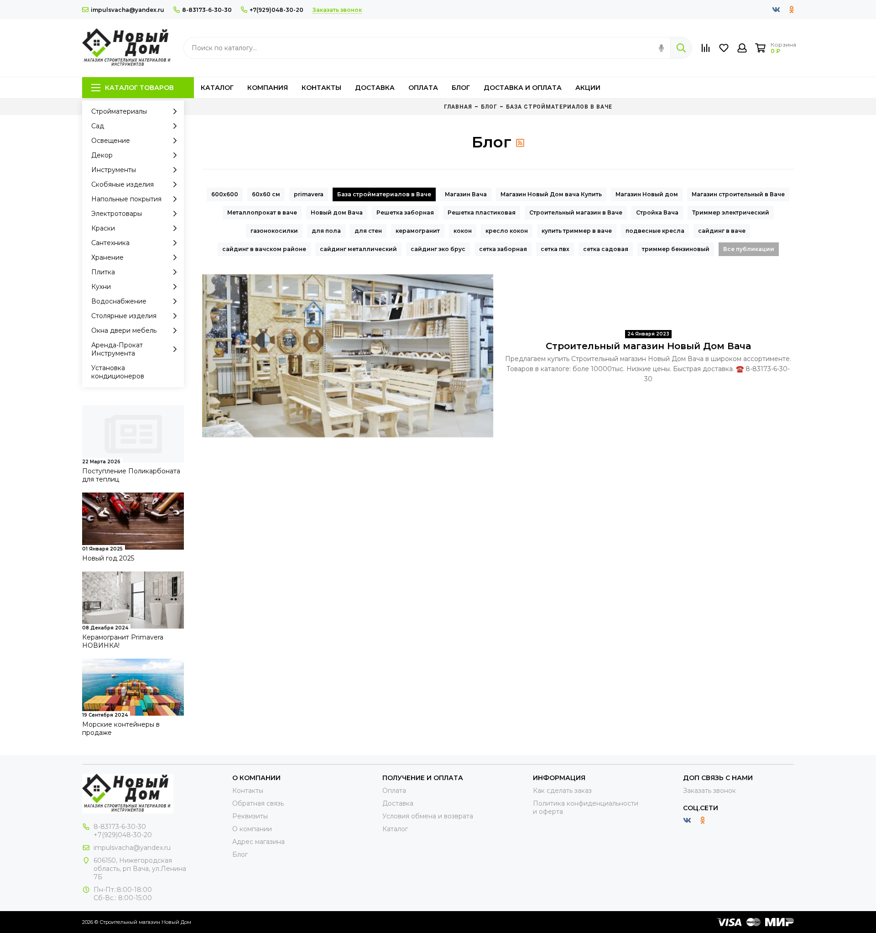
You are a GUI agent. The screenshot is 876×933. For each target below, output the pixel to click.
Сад (97, 126)
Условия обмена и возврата (427, 816)
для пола (326, 230)
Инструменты (113, 170)
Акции (587, 88)
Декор (102, 155)
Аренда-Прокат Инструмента (117, 349)
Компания (267, 88)
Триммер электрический (730, 212)
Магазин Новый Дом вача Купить (551, 194)
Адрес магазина (258, 842)
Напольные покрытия (126, 199)
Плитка (103, 272)
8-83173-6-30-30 (207, 9)
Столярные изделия (123, 316)
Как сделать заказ (562, 790)
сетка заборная (503, 249)
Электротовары (116, 214)
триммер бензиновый (675, 249)
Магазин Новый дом (646, 194)
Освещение (110, 140)
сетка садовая (605, 249)
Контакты (321, 88)
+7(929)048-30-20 (276, 9)
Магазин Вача (466, 194)
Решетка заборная (405, 212)
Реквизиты (250, 816)
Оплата (423, 88)
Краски (103, 228)
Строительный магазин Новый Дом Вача (648, 346)
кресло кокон (506, 230)
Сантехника (110, 243)
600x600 (224, 194)
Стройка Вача (657, 212)
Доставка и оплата (523, 88)
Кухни (101, 287)
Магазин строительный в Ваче (738, 194)
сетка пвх (555, 249)
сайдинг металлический (358, 249)
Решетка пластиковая (482, 212)
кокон (463, 230)
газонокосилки (274, 230)
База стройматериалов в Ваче (384, 194)
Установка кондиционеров (117, 372)
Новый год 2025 (108, 558)
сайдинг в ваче (722, 230)
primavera (308, 194)
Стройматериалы (119, 111)
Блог (461, 88)
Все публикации (748, 249)
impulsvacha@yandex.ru (127, 9)
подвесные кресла (655, 230)
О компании (252, 829)
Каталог (217, 88)
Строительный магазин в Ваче (575, 212)
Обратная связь (258, 803)
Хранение (107, 257)
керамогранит (418, 230)
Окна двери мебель (123, 330)
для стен (368, 230)
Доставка (375, 88)
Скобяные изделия (122, 184)
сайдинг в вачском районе (264, 249)
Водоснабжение (118, 301)
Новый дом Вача (337, 212)
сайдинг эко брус (438, 249)
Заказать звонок (709, 790)
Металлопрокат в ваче (262, 212)
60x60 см (266, 194)
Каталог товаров (139, 88)
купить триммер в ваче (577, 230)
